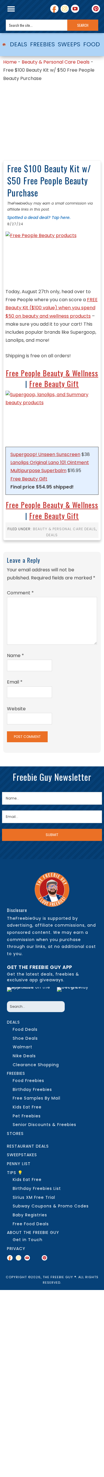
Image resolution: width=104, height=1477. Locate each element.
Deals (52, 535)
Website (16, 708)
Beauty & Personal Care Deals (56, 62)
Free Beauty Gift (54, 383)
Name (15, 655)
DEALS (18, 44)
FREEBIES (42, 44)
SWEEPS (69, 44)
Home (10, 62)
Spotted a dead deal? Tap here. (38, 217)
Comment (20, 592)
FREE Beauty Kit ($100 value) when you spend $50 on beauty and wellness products (51, 307)
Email (15, 682)
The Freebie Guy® (4, 44)
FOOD (91, 44)
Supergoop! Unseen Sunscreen (45, 454)
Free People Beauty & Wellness (52, 373)
